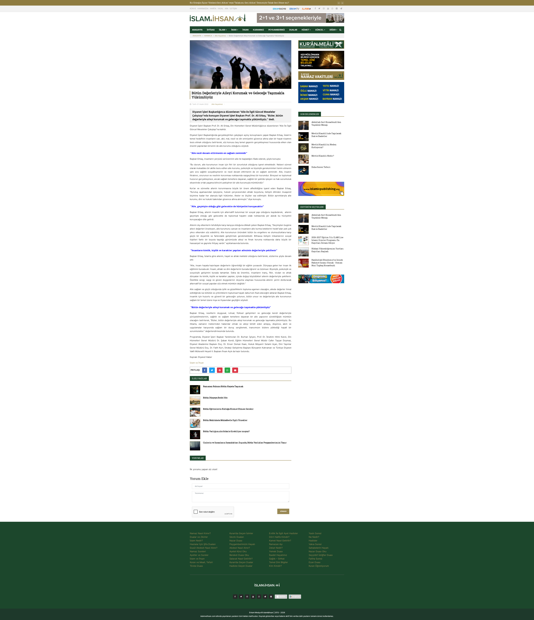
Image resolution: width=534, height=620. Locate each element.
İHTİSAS (211, 30)
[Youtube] (328, 8)
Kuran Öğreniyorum (319, 565)
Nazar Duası (235, 540)
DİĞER (333, 30)
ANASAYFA (197, 30)
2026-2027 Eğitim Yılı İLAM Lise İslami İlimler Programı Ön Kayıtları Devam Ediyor (327, 240)
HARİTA (213, 8)
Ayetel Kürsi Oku (238, 551)
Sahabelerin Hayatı (318, 547)
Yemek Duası (276, 551)
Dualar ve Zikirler (199, 537)
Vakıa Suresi (315, 544)
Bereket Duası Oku (239, 555)
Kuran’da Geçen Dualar (241, 562)
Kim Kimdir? (275, 565)
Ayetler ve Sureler (199, 555)
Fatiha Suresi (315, 558)
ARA (226, 8)
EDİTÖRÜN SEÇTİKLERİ (312, 207)
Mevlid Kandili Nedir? (323, 155)
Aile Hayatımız (220, 36)
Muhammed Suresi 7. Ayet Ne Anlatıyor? (210, 2)
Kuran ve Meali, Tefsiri (201, 562)
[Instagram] (324, 8)
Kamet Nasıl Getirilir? (280, 540)
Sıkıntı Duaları (236, 537)
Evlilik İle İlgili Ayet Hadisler (283, 533)
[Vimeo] (265, 596)
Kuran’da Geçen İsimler (241, 533)
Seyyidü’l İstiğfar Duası (321, 555)
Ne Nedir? (314, 537)
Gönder (283, 511)
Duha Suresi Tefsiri (321, 167)
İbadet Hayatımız (278, 555)
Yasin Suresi (315, 533)
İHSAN (246, 30)
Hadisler (313, 540)
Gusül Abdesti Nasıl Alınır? (203, 547)
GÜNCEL (319, 30)
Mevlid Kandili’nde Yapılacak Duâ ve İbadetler (326, 134)
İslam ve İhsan (197, 362)
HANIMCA (208, 36)
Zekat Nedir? (276, 547)
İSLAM (222, 30)
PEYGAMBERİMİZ (276, 30)
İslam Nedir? (196, 540)
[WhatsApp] (333, 8)
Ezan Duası (314, 562)
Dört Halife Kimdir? (279, 537)
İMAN (234, 30)
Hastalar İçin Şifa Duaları (203, 544)
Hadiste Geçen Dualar (240, 565)
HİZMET (306, 30)
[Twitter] (319, 8)
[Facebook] (315, 8)
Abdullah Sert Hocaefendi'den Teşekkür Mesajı (326, 123)
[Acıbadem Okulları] (321, 279)
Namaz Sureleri (198, 551)
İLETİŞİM (233, 8)
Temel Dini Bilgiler (278, 562)
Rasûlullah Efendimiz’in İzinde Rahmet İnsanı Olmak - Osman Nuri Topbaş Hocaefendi (327, 263)
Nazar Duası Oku (317, 551)
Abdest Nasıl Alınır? (239, 547)
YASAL (220, 8)
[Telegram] (341, 8)
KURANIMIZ (258, 30)
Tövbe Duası (196, 565)
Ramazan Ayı (276, 544)
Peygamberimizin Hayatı (242, 544)
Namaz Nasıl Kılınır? (200, 533)
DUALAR (293, 30)
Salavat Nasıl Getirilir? (241, 558)
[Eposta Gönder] (235, 370)
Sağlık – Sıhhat (277, 558)
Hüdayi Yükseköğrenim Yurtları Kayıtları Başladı (328, 250)
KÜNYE (193, 8)
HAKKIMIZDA (202, 8)
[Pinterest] (337, 8)
